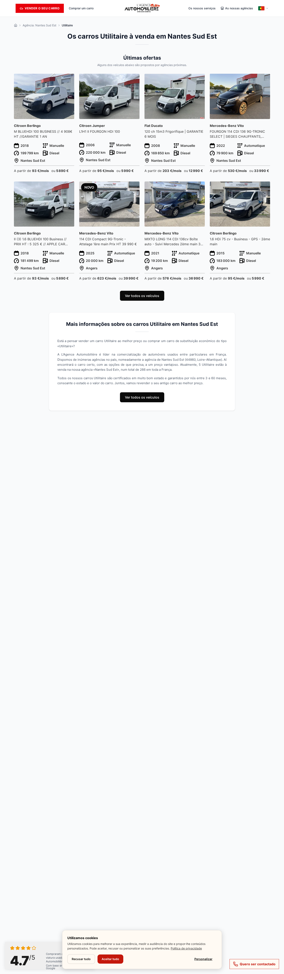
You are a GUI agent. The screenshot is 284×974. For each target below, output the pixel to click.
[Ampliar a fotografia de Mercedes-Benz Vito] (265, 79)
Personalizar (203, 959)
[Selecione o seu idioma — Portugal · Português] (263, 8)
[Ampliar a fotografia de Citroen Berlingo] (69, 79)
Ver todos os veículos (142, 296)
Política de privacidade (186, 948)
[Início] (15, 25)
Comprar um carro (81, 8)
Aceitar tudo (110, 959)
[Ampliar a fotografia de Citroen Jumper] (134, 79)
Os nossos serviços (202, 8)
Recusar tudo (81, 959)
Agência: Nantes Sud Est (39, 25)
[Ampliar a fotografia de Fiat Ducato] (199, 79)
